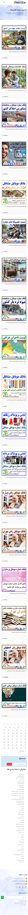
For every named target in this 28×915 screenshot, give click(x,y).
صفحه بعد (22, 751)
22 (16, 733)
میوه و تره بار (21, 822)
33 (21, 739)
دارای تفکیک (21, 862)
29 (12, 736)
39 (21, 742)
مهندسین (22, 806)
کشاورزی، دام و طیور (20, 824)
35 (12, 739)
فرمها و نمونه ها (20, 789)
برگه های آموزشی (20, 785)
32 (25, 739)
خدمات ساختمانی (20, 850)
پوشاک (22, 834)
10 (18, 727)
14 (25, 730)
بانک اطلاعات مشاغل (20, 801)
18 (8, 730)
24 (8, 733)
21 (21, 733)
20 (25, 733)
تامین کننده (21, 810)
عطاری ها (22, 842)
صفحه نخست (22, 901)
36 (8, 739)
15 (21, 730)
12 (9, 727)
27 (21, 736)
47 (12, 745)
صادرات (22, 808)
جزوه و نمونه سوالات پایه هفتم (17, 791)
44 (25, 745)
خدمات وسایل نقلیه (20, 830)
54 (8, 748)
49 (4, 745)
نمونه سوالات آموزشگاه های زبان (17, 799)
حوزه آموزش (21, 774)
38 (25, 742)
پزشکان (22, 846)
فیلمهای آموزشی (20, 776)
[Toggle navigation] (4, 2)
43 (4, 742)
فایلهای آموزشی (21, 783)
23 (12, 733)
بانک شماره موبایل (20, 860)
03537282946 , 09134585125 (19, 881)
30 (8, 736)
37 (4, 739)
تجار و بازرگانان (21, 812)
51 (21, 748)
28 (16, 736)
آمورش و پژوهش (20, 782)
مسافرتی (22, 820)
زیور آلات (22, 839)
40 (16, 742)
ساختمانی (22, 849)
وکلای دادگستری (21, 804)
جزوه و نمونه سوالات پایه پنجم (18, 795)
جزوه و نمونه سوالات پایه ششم (17, 793)
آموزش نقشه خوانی (20, 777)
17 (12, 730)
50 (25, 748)
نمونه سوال (21, 787)
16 (16, 730)
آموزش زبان (21, 797)
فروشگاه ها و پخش (20, 826)
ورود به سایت (22, 904)
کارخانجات (22, 858)
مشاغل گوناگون (21, 814)
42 (8, 742)
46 (16, 745)
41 (12, 742)
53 (12, 748)
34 (16, 739)
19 (4, 730)
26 (25, 736)
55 (4, 748)
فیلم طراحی (21, 779)
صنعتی (22, 856)
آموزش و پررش (21, 828)
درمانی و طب (21, 841)
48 (8, 745)
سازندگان (22, 852)
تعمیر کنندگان (21, 832)
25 (4, 733)
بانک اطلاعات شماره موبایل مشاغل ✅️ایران (17, 13)
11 (14, 727)
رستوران (22, 816)
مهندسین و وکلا (21, 802)
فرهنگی (22, 837)
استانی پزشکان (21, 844)
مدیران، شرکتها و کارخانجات (19, 854)
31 (4, 736)
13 (5, 727)
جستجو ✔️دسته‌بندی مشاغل (19, 903)
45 (21, 745)
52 (16, 748)
